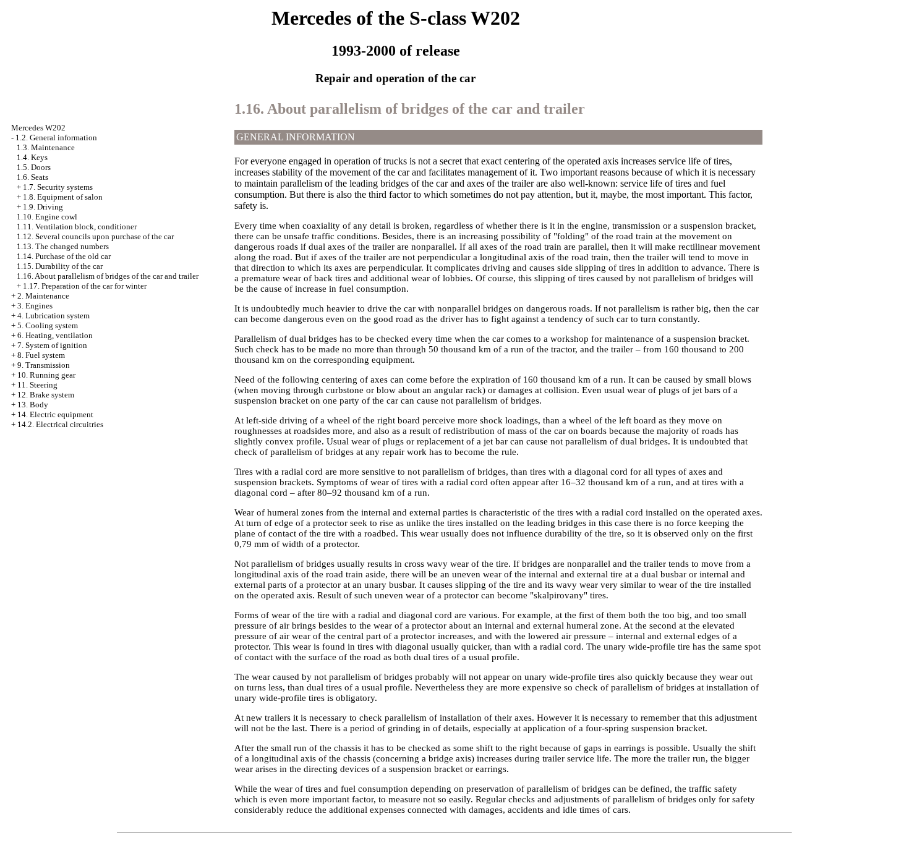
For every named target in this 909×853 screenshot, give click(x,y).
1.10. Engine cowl (47, 216)
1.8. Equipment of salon (63, 197)
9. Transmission (43, 365)
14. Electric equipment (55, 414)
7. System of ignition (52, 345)
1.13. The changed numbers (63, 246)
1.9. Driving (43, 206)
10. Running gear (46, 375)
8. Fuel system (41, 355)
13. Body (32, 404)
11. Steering (37, 384)
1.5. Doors (34, 167)
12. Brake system (45, 394)
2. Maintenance (43, 295)
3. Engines (35, 305)
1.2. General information (56, 137)
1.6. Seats (32, 177)
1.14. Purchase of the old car (64, 256)
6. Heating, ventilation (55, 335)
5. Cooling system (47, 325)
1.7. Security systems (58, 187)
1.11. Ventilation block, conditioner (77, 226)
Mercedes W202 (38, 127)
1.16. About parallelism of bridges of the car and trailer (107, 276)
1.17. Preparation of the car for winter (85, 286)
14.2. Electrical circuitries (60, 424)
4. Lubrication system (53, 315)
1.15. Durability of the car (60, 266)
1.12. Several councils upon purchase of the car (95, 236)
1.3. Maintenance (46, 147)
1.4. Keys (32, 157)
